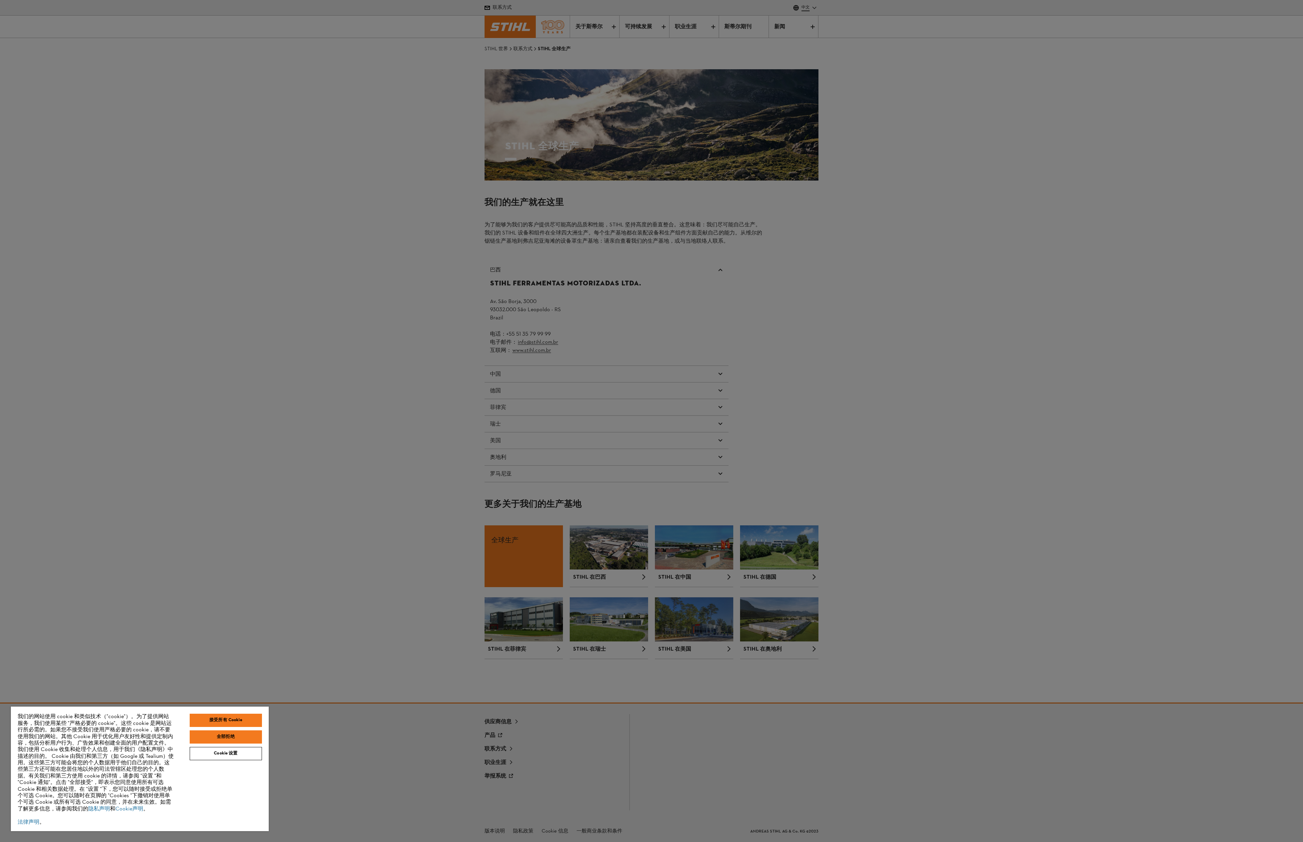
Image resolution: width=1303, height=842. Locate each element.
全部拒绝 (226, 737)
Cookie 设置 (226, 753)
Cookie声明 (129, 809)
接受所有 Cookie (225, 720)
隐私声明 (99, 809)
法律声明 (28, 822)
